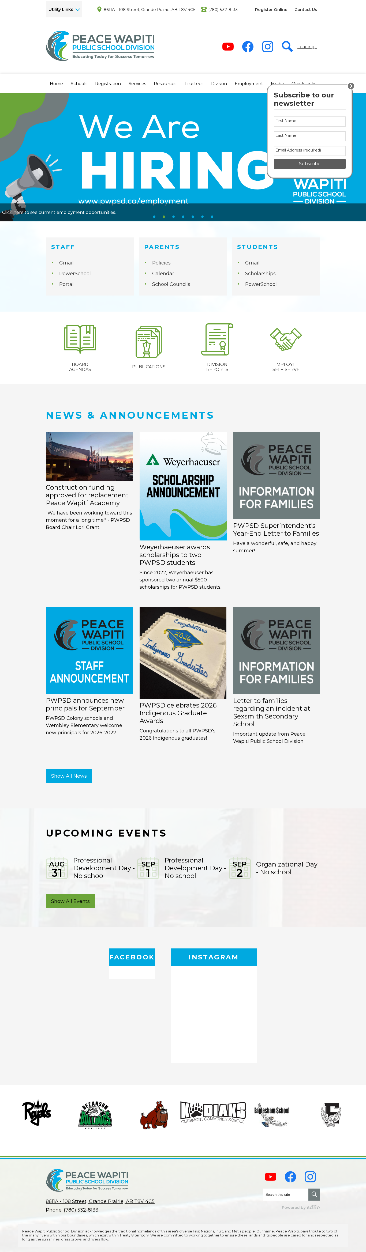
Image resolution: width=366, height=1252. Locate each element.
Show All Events (70, 901)
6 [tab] (202, 216)
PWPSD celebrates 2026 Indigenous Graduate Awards (178, 713)
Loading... (307, 46)
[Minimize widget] (351, 86)
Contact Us (305, 9)
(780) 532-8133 (223, 9)
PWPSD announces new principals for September (85, 704)
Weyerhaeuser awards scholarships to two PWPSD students (175, 554)
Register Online (271, 9)
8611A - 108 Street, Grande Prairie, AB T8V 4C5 (150, 9)
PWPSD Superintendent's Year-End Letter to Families (276, 529)
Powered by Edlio (301, 1207)
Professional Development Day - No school (104, 868)
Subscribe (309, 163)
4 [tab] (183, 216)
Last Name (285, 135)
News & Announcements (130, 415)
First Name (285, 120)
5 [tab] (192, 216)
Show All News (69, 776)
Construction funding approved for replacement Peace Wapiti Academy (87, 495)
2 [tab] (163, 216)
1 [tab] (154, 216)
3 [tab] (173, 216)
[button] (56, 83)
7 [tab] (212, 216)
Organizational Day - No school (287, 868)
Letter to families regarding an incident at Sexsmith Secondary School (271, 712)
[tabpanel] (183, 157)
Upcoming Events (106, 833)
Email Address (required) (298, 150)
